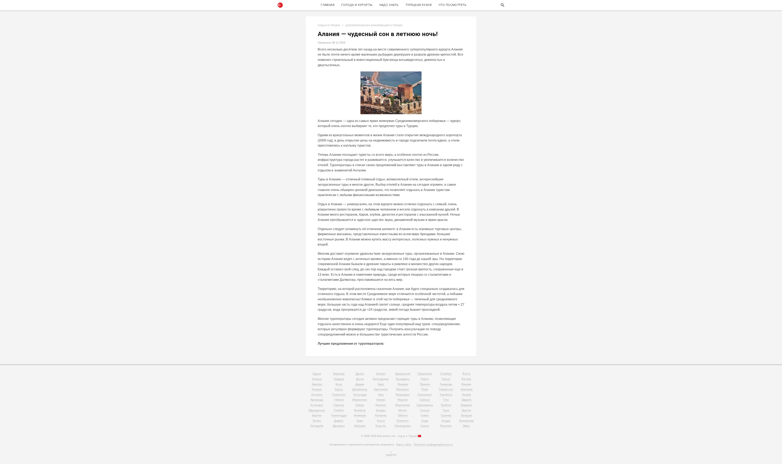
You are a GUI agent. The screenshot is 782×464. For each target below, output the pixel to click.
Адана (317, 373)
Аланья (317, 379)
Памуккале (424, 373)
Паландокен (402, 425)
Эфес (466, 425)
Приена (425, 384)
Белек (317, 420)
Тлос (446, 399)
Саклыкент (425, 394)
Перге (425, 379)
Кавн (360, 420)
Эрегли (466, 410)
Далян (360, 373)
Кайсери (359, 425)
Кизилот (381, 405)
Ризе (425, 389)
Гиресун (338, 405)
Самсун (425, 399)
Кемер (381, 399)
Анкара (317, 389)
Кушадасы (403, 379)
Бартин (317, 415)
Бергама (339, 373)
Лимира (403, 384)
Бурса (339, 389)
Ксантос (381, 425)
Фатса (466, 373)
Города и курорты (356, 5)
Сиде (424, 420)
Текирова (446, 384)
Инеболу (360, 410)
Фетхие (466, 379)
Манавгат (402, 389)
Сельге (424, 410)
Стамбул (446, 373)
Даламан (339, 425)
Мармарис (403, 394)
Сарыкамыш (424, 405)
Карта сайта (403, 444)
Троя (446, 410)
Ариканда (316, 399)
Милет (402, 410)
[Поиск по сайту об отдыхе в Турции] (502, 5)
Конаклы (381, 415)
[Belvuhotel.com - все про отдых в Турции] (280, 5)
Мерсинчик (402, 405)
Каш (381, 394)
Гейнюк (339, 399)
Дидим (359, 384)
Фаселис (446, 425)
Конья (381, 420)
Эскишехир (466, 420)
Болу (339, 384)
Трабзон (445, 405)
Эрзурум (466, 415)
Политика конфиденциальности (433, 444)
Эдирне (466, 399)
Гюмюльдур (339, 415)
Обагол (402, 415)
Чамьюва (466, 389)
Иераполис (359, 399)
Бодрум (339, 379)
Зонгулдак (360, 394)
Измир (360, 405)
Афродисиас (316, 410)
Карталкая (381, 389)
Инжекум (360, 415)
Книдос (381, 410)
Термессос (446, 389)
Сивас (425, 415)
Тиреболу (445, 394)
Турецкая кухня (418, 5)
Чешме (466, 394)
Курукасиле (402, 373)
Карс (381, 384)
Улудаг (446, 420)
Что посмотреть (452, 5)
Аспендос (316, 405)
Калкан (381, 373)
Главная (327, 5)
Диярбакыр (359, 389)
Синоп (425, 425)
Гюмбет (339, 410)
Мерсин (403, 399)
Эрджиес (466, 405)
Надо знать (389, 5)
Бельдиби (316, 425)
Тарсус (445, 379)
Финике (466, 384)
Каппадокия (381, 379)
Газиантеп (339, 394)
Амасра (317, 384)
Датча (360, 379)
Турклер (445, 415)
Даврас (339, 420)
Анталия (316, 394)
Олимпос (402, 420)
